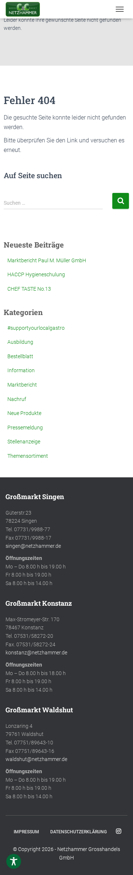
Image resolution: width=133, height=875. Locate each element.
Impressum (26, 831)
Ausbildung (20, 342)
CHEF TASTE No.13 (29, 289)
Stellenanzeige (23, 442)
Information (21, 370)
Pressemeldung (25, 427)
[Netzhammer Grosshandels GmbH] (25, 9)
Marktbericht (22, 385)
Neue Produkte (24, 413)
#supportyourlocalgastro (36, 328)
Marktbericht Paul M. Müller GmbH (46, 260)
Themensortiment (27, 456)
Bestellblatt (20, 356)
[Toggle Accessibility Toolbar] (14, 861)
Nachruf (16, 399)
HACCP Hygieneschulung (36, 274)
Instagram (118, 831)
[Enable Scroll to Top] (118, 860)
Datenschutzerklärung (78, 831)
